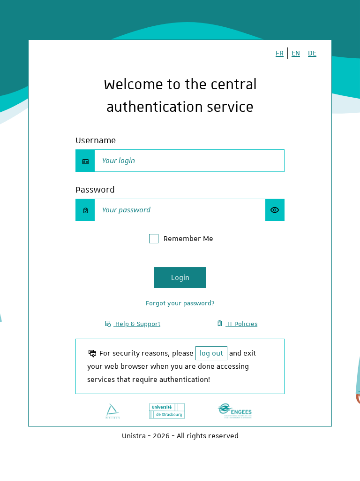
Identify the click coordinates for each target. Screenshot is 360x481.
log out (211, 353)
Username (95, 140)
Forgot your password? (180, 303)
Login (180, 277)
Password (95, 189)
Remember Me (188, 238)
